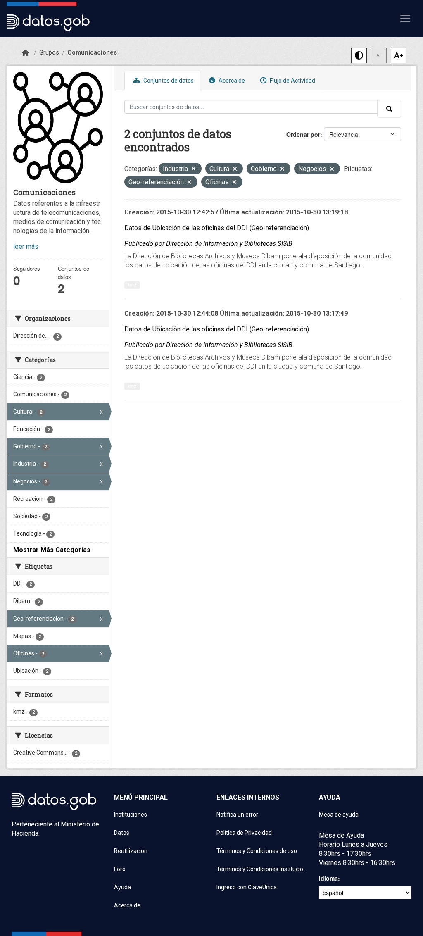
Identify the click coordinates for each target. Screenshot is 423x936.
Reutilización (130, 851)
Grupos (49, 52)
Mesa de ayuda (339, 814)
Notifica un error (237, 814)
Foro (120, 869)
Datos (121, 832)
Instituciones (130, 814)
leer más (25, 246)
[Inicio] (25, 53)
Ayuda (122, 887)
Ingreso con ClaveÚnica (246, 887)
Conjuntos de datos (168, 80)
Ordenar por (303, 134)
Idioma (328, 878)
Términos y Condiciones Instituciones (262, 869)
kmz (132, 285)
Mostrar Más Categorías (51, 550)
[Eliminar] (193, 169)
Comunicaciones (92, 52)
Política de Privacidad (244, 832)
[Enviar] (389, 108)
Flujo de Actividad (292, 80)
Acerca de (231, 80)
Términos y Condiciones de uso (256, 851)
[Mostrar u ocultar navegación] (405, 18)
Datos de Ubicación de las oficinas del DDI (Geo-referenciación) (216, 228)
